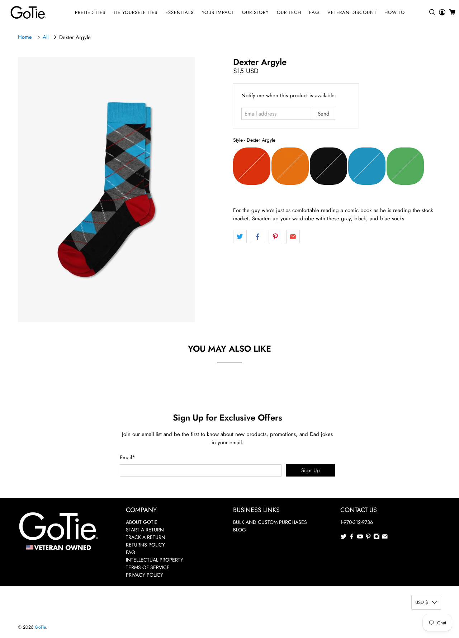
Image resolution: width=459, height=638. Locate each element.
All (45, 37)
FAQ (314, 12)
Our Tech (289, 12)
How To (394, 12)
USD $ (421, 602)
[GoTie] (28, 12)
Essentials (179, 12)
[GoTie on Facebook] (352, 537)
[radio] (251, 166)
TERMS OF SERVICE (148, 567)
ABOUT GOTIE (141, 522)
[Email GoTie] (385, 537)
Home (25, 37)
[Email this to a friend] (293, 236)
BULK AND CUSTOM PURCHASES (270, 522)
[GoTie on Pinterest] (368, 537)
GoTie (40, 627)
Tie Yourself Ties (135, 12)
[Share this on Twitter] (240, 236)
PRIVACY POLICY (144, 574)
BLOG (239, 529)
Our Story (255, 12)
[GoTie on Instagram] (376, 537)
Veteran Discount (352, 12)
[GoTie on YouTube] (360, 537)
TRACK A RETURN (145, 537)
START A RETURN (145, 529)
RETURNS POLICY (145, 544)
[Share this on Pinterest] (275, 236)
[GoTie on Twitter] (343, 537)
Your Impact (218, 12)
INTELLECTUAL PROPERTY (154, 559)
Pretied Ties (90, 12)
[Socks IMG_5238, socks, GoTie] (106, 190)
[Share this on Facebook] (257, 236)
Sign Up (310, 470)
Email (127, 457)
